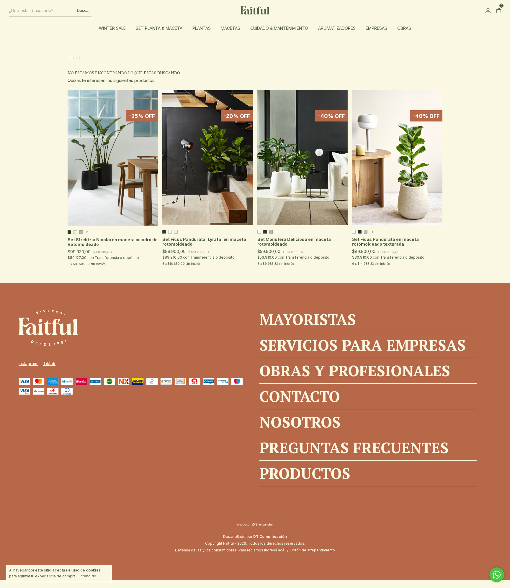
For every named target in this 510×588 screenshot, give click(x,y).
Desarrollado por (255, 536)
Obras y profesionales (354, 370)
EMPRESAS (376, 28)
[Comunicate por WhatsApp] (496, 574)
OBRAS (404, 28)
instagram (28, 363)
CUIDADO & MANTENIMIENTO (279, 28)
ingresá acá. (274, 550)
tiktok (49, 363)
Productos (304, 473)
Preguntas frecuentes (354, 447)
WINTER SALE (112, 28)
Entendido (87, 576)
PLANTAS (201, 28)
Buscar (83, 10)
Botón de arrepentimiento (312, 550)
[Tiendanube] (255, 525)
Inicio (72, 57)
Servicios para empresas (362, 345)
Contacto (299, 396)
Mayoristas (307, 319)
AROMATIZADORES (337, 28)
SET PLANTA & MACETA (159, 28)
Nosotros (300, 422)
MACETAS (230, 28)
